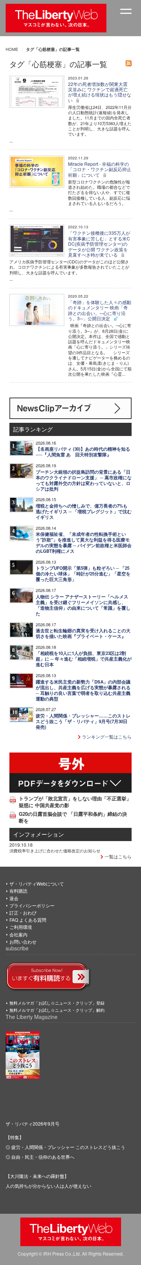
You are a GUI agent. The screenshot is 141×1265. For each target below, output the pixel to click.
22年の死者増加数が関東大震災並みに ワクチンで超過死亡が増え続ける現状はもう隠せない (99, 92)
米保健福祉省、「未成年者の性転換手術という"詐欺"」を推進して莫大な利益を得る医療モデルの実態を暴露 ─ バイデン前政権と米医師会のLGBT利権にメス (84, 542)
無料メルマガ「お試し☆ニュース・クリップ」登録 (57, 1003)
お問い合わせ (22, 941)
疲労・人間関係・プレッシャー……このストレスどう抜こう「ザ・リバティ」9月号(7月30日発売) (83, 721)
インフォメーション (38, 834)
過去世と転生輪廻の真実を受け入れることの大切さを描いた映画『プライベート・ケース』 (83, 633)
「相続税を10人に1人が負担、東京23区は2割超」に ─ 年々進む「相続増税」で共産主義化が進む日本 (84, 659)
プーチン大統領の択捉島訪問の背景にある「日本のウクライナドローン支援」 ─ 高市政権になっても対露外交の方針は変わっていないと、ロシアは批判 (84, 480)
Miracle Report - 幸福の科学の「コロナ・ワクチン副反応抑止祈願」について (99, 169)
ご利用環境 (20, 927)
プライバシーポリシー (32, 905)
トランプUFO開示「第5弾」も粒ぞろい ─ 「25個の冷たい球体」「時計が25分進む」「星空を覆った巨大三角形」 (83, 574)
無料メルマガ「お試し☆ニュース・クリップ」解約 (57, 1010)
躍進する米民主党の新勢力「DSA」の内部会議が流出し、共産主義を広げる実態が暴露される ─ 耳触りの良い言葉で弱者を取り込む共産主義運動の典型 (83, 690)
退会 (13, 898)
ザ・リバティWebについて (36, 883)
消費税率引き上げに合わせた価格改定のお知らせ (54, 850)
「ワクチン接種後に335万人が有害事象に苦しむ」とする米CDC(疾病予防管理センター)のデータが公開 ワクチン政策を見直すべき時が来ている (99, 243)
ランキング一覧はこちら (106, 736)
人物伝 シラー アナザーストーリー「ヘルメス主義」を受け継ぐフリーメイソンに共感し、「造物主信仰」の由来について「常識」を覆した (83, 605)
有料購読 (18, 890)
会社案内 (18, 934)
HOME (12, 49)
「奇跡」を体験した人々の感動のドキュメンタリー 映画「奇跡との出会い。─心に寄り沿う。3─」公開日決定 (99, 310)
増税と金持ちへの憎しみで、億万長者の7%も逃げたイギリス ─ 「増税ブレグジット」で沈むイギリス (84, 511)
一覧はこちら (117, 856)
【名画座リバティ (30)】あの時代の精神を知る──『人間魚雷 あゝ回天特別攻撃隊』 (83, 452)
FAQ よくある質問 (27, 919)
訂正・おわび (22, 912)
